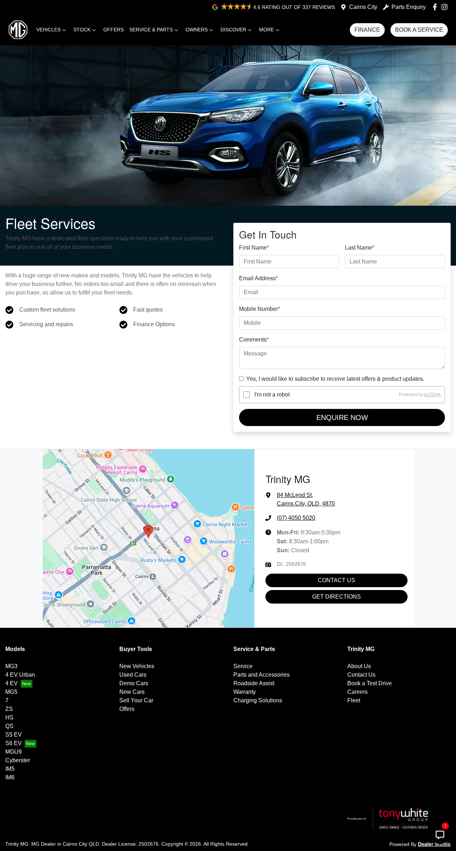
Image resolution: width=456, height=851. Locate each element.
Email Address (258, 278)
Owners (197, 29)
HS (9, 717)
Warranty (244, 692)
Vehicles (48, 29)
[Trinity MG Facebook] (436, 7)
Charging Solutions (257, 700)
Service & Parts (151, 29)
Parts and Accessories (261, 675)
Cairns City (363, 7)
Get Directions (336, 597)
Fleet (353, 700)
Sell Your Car (136, 700)
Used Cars (132, 675)
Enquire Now (342, 417)
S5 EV (13, 735)
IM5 (10, 769)
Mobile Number (259, 309)
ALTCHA (432, 394)
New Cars (132, 692)
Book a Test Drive (369, 683)
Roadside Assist (253, 683)
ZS (9, 709)
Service (243, 666)
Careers (357, 692)
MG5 (11, 692)
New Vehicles (136, 666)
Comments (254, 340)
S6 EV (13, 743)
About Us (359, 666)
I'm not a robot (272, 394)
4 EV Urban (20, 675)
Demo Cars (133, 683)
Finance (367, 30)
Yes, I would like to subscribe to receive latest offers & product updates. (335, 379)
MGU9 (13, 752)
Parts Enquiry (409, 7)
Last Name (359, 248)
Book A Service (419, 30)
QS (9, 726)
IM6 (10, 777)
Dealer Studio (434, 843)
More (266, 29)
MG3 (11, 666)
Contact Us (336, 580)
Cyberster (17, 760)
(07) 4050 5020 (296, 518)
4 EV (11, 683)
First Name (254, 248)
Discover (233, 29)
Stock (81, 29)
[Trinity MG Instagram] (446, 7)
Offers (113, 29)
